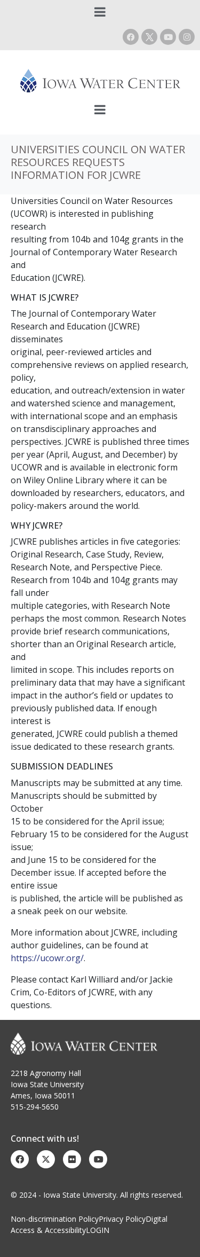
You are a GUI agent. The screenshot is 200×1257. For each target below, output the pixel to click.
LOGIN (97, 1230)
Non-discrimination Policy (55, 1219)
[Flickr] (72, 1159)
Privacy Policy (122, 1219)
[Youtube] (168, 37)
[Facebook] (131, 37)
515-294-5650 (35, 1107)
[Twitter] (46, 1159)
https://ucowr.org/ (47, 958)
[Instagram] (187, 37)
